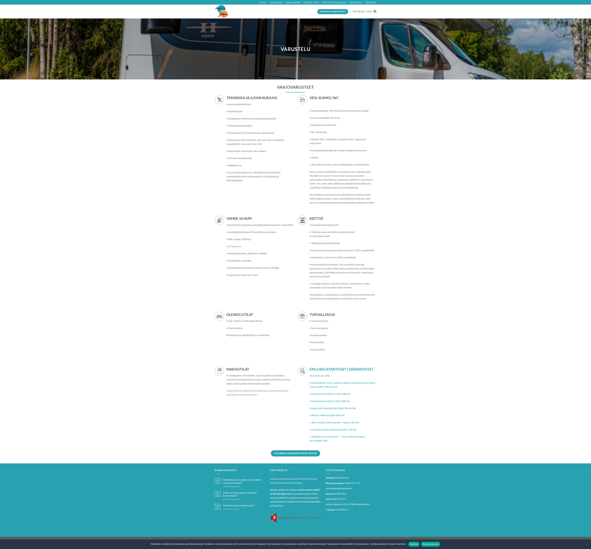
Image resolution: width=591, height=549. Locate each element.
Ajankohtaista (355, 2)
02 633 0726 (342, 477)
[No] (587, 545)
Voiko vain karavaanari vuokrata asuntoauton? (240, 494)
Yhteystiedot (370, 2)
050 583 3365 (339, 493)
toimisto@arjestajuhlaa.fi (339, 488)
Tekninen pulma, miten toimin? (239, 505)
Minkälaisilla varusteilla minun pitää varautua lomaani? (242, 481)
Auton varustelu (293, 2)
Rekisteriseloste (431, 544)
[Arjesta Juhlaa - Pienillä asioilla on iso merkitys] (230, 11)
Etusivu (262, 2)
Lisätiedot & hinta (311, 2)
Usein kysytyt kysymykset (334, 2)
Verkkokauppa (275, 2)
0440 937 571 (352, 483)
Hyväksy (414, 544)
